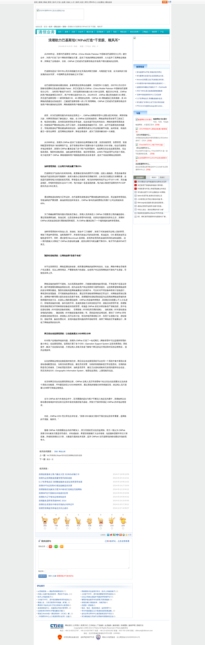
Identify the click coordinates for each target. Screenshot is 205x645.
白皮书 (80, 32)
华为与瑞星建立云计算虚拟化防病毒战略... (97, 611)
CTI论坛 (88, 46)
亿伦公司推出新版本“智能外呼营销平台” (96, 597)
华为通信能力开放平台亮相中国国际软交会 (97, 616)
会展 (63, 2)
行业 (59, 2)
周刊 (86, 2)
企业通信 (100, 2)
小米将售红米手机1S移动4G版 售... (151, 199)
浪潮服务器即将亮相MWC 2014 (52, 501)
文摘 (73, 32)
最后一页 (50, 459)
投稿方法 (140, 625)
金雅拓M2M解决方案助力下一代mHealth (152, 87)
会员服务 (108, 625)
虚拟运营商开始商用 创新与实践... (150, 206)
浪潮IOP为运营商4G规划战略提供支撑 (55, 485)
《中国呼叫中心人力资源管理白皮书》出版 (53, 616)
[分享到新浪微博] (111, 535)
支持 (112, 526)
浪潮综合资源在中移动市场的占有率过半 (56, 504)
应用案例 (100, 32)
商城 (45, 2)
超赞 (123, 526)
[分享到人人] (117, 535)
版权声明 (132, 625)
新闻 (40, 2)
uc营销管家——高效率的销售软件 (50, 591)
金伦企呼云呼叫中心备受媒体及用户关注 (97, 614)
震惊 (45, 526)
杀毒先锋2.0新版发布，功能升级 (94, 602)
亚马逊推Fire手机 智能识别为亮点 (149, 72)
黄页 (49, 2)
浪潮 (56, 452)
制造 (115, 32)
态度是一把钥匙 (87, 605)
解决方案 (90, 32)
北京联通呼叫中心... (143, 164)
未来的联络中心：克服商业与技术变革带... (53, 608)
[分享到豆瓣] (114, 535)
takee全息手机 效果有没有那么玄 (150, 196)
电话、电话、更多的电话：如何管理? (95, 608)
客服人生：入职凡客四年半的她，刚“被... (53, 602)
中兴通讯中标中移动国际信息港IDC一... (151, 83)
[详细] (157, 125)
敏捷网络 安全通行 (160, 119)
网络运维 (62, 452)
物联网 (154, 32)
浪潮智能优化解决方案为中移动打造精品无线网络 (60, 489)
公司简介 (76, 625)
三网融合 (145, 32)
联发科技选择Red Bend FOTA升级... (151, 213)
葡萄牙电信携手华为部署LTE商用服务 (96, 600)
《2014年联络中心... (143, 135)
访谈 (68, 2)
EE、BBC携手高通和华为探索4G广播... (152, 217)
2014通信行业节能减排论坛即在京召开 (152, 182)
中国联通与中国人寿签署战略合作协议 (152, 189)
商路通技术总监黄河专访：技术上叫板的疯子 (98, 591)
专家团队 (124, 625)
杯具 (78, 526)
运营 (108, 32)
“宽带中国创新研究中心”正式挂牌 (149, 95)
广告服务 (100, 625)
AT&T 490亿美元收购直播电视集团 (149, 91)
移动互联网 (134, 32)
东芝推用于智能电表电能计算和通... (151, 185)
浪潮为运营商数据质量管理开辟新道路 (55, 478)
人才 (72, 2)
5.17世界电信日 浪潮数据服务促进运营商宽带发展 (60, 482)
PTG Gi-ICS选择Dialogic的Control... (150, 106)
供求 (77, 2)
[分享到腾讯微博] (108, 535)
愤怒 (67, 526)
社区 (82, 2)
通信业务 (108, 2)
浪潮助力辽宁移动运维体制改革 (52, 497)
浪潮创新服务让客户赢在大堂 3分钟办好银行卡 (59, 474)
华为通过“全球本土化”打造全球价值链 (150, 102)
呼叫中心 (92, 2)
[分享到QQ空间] (123, 535)
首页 (36, 2)
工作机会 (92, 625)
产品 (162, 32)
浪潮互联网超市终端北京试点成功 (53, 508)
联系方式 (84, 625)
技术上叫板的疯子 (44, 597)
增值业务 (123, 32)
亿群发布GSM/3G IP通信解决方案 (50, 611)
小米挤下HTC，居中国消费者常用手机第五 (98, 594)
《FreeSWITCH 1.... (143, 148)
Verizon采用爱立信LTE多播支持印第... (151, 80)
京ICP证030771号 (87, 637)
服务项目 (116, 625)
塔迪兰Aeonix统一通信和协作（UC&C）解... (54, 614)
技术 (54, 2)
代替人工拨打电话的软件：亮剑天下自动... (53, 594)
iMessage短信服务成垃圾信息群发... (151, 203)
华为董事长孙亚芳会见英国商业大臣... (151, 76)
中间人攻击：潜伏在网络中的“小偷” (151, 210)
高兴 (100, 526)
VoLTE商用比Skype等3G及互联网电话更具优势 (64, 455)
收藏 (129, 535)
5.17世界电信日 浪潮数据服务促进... (150, 98)
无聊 (89, 526)
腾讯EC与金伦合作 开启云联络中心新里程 (53, 605)
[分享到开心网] (120, 535)
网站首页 (68, 625)
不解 (56, 526)
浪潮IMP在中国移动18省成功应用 (53, 493)
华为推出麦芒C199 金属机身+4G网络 (151, 192)
